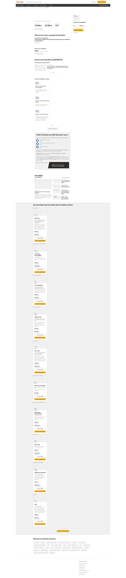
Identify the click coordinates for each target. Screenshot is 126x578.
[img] (25, 5)
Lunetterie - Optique (58, 547)
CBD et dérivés (74, 542)
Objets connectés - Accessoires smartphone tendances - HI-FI (70, 550)
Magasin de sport (36, 550)
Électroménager (52, 552)
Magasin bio (87, 547)
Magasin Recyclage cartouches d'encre (77, 547)
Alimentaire (43, 542)
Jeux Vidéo (47, 547)
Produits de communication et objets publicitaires (41, 552)
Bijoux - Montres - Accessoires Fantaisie (64, 542)
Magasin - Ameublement (66, 547)
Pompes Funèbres (84, 550)
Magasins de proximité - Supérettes (55, 550)
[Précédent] (51, 73)
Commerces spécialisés (82, 542)
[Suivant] (53, 73)
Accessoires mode (36, 542)
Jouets (52, 547)
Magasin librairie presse (44, 550)
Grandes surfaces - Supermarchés (38, 547)
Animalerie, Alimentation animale (51, 542)
